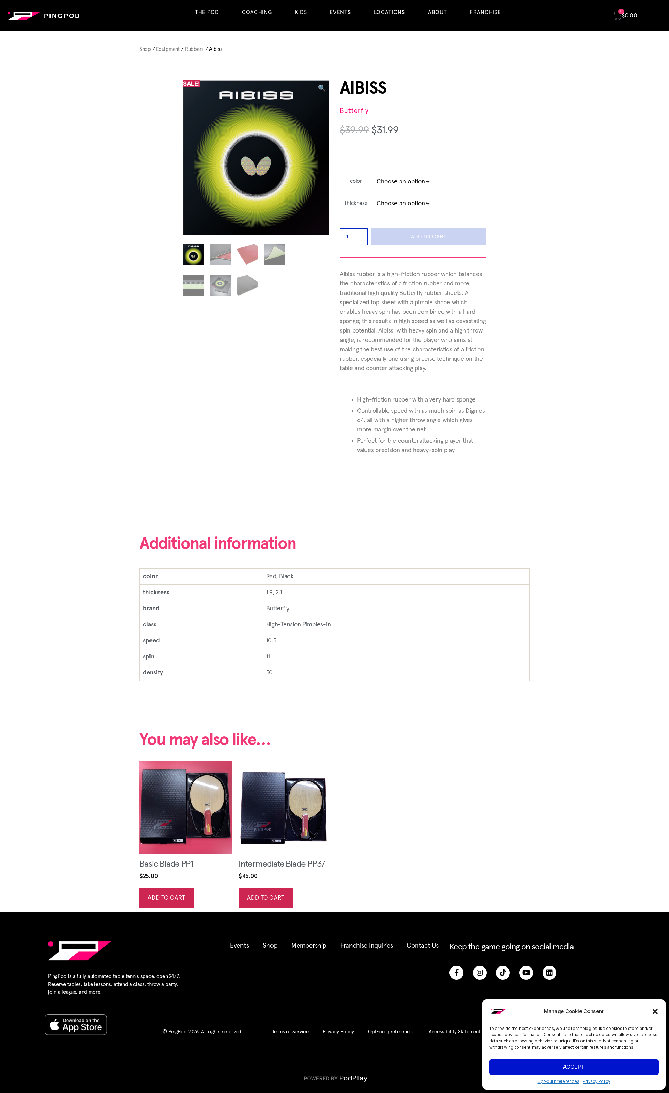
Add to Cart (429, 236)
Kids (301, 12)
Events (340, 12)
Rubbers (194, 49)
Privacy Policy (596, 1081)
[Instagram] (480, 973)
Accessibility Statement (454, 1031)
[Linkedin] (549, 973)
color (356, 181)
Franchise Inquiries (366, 945)
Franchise (485, 12)
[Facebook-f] (456, 973)
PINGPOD (62, 16)
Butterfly (354, 111)
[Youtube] (526, 973)
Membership (308, 945)
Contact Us (422, 945)
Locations (389, 12)
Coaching (257, 12)
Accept (574, 1066)
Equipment (168, 49)
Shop (145, 49)
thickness (356, 203)
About (437, 12)
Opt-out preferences (558, 1081)
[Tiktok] (503, 973)
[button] (655, 1011)
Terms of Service (290, 1031)
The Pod (207, 12)
